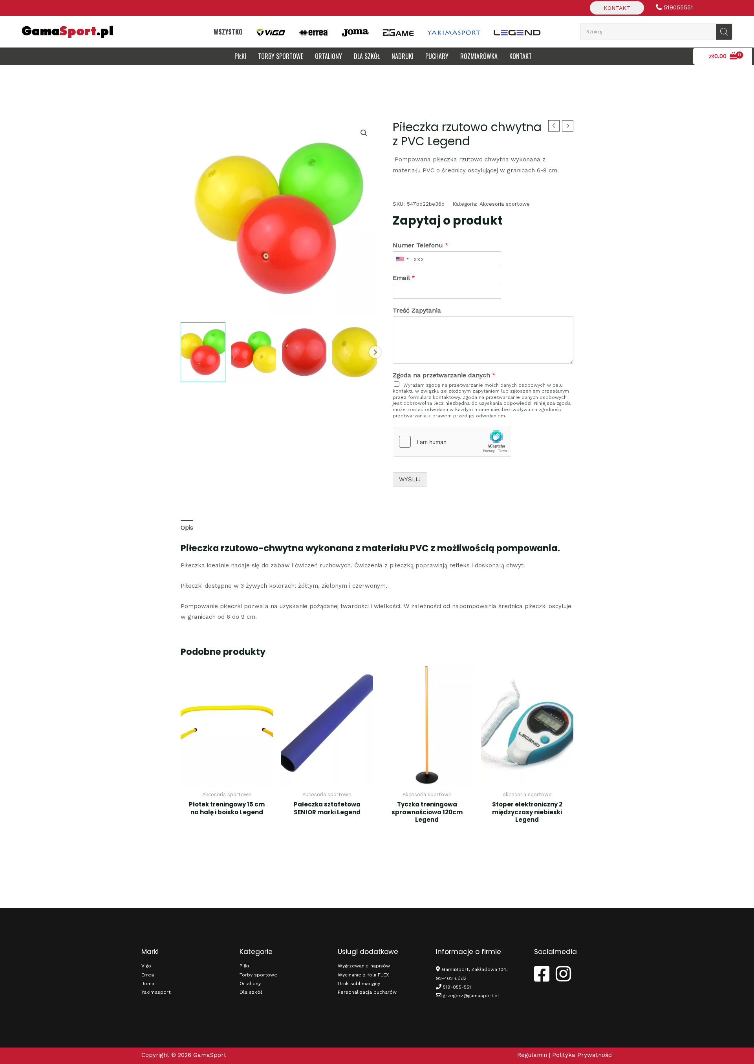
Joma (147, 983)
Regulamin (532, 1055)
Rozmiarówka (479, 56)
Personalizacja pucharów (367, 992)
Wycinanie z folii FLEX (363, 975)
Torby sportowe (280, 56)
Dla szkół (251, 992)
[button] (364, 133)
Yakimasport (155, 992)
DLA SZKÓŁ (367, 56)
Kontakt (617, 8)
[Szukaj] (724, 32)
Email (404, 278)
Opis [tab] (187, 527)
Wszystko (228, 32)
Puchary (436, 56)
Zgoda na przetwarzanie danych (444, 375)
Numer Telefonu (420, 245)
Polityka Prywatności (582, 1055)
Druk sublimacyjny (359, 983)
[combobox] (402, 259)
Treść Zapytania (417, 310)
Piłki (240, 56)
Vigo (146, 966)
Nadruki (403, 56)
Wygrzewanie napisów (364, 966)
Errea (147, 975)
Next (375, 352)
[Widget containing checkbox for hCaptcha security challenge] (452, 442)
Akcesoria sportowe (504, 204)
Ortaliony (328, 56)
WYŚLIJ (410, 479)
